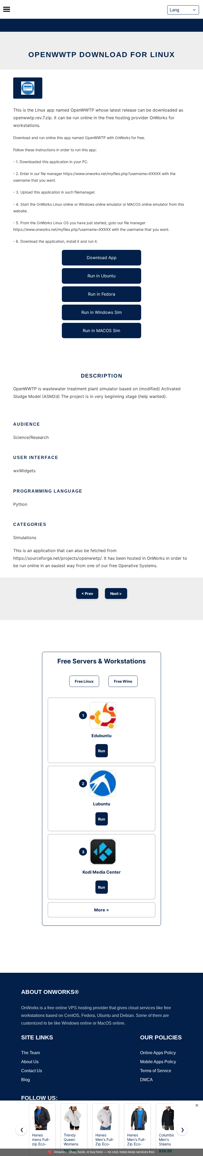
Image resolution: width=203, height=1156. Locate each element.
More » (101, 909)
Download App (102, 257)
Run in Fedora (101, 294)
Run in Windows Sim (101, 312)
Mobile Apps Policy (158, 1061)
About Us (30, 1061)
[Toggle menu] (7, 9)
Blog (25, 1079)
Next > (116, 593)
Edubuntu (101, 735)
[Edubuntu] (104, 715)
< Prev (87, 593)
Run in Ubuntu (101, 275)
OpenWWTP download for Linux (101, 55)
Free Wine (123, 681)
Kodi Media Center (101, 872)
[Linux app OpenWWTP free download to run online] (27, 88)
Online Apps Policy (158, 1053)
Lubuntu (101, 803)
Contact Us (31, 1070)
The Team (30, 1053)
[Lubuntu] (104, 783)
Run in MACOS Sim (101, 330)
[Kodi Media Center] (104, 851)
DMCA (146, 1079)
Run (101, 751)
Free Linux (84, 681)
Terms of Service (155, 1070)
